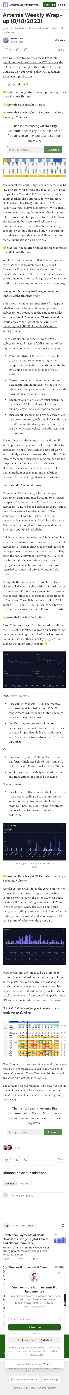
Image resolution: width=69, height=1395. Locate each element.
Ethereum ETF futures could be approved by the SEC (33, 214)
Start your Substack (25, 1379)
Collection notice (34, 1371)
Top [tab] (7, 1225)
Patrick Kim (17, 1255)
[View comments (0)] (17, 49)
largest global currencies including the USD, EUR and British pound (30, 324)
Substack (18, 1387)
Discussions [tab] (28, 1225)
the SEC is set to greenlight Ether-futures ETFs (33, 64)
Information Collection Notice (45, 1350)
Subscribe (49, 4)
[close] (59, 1272)
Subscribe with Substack (36, 1340)
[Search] (63, 1225)
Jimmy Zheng (17, 38)
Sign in (62, 4)
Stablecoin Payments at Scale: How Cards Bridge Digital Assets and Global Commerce (26, 1239)
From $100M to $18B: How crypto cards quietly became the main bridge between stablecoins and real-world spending (26, 1249)
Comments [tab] (11, 1183)
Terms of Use (52, 1347)
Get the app (51, 1379)
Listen (61, 40)
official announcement (26, 339)
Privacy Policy (36, 1354)
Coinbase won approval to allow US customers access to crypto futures (31, 74)
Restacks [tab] (25, 1183)
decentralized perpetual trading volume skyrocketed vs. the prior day (31, 895)
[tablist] (17, 1183)
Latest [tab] (15, 1225)
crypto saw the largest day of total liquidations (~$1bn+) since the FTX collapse (30, 60)
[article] (34, 1247)
